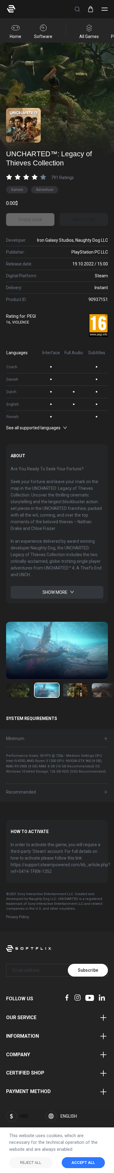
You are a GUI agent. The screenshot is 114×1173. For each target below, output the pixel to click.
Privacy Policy (17, 917)
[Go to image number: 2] (75, 690)
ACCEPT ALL (83, 1162)
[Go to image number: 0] (18, 690)
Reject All (30, 1162)
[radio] (9, 177)
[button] (77, 9)
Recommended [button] (21, 792)
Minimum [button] (15, 738)
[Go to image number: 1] (47, 690)
